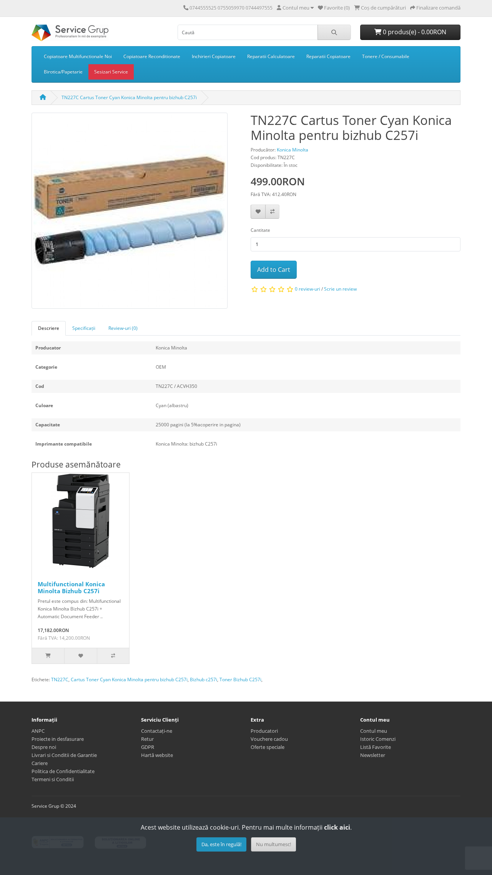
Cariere (40, 763)
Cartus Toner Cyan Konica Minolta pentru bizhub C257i (129, 679)
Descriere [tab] (48, 328)
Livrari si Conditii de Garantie (64, 755)
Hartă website (157, 755)
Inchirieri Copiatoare (214, 56)
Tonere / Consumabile (385, 56)
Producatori (264, 730)
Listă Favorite (375, 747)
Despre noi (44, 747)
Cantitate (260, 230)
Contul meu (373, 730)
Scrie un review (340, 289)
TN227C (59, 679)
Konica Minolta (292, 149)
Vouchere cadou (269, 738)
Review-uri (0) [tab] (123, 328)
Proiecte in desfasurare (58, 738)
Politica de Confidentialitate (63, 771)
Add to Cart (273, 269)
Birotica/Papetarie (63, 71)
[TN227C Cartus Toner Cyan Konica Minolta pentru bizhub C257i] (130, 213)
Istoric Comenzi (378, 738)
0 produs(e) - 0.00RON (413, 32)
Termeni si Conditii (53, 779)
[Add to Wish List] (258, 212)
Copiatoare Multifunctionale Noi (78, 56)
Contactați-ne (156, 730)
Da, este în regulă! (221, 844)
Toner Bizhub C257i (240, 679)
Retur (147, 738)
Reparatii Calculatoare (271, 56)
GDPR (147, 747)
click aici (337, 827)
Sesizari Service (111, 71)
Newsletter (372, 755)
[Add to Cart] (48, 656)
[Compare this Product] (272, 212)
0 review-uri (307, 289)
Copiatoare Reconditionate (151, 56)
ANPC (38, 730)
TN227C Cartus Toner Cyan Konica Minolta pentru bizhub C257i (129, 97)
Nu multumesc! (273, 844)
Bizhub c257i (203, 679)
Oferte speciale (267, 747)
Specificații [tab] (83, 328)
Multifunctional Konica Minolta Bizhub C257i (71, 587)
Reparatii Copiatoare (328, 56)
